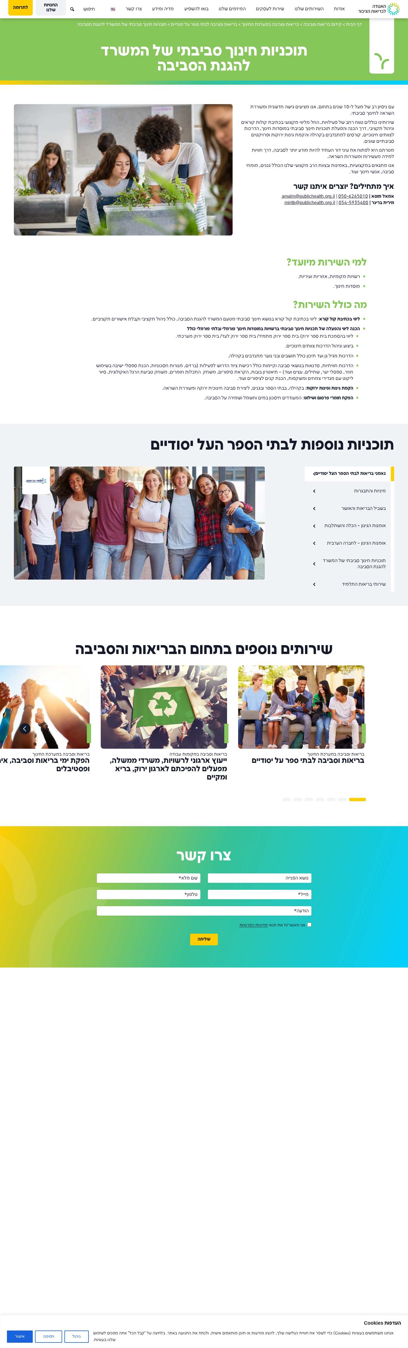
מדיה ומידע (163, 9)
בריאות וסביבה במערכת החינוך (270, 24)
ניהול (76, 1336)
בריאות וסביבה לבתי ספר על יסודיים (204, 24)
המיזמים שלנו (232, 9)
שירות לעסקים (270, 9)
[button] (68, 7)
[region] (204, 1331)
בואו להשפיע (196, 9)
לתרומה (20, 7)
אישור (20, 1336)
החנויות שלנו (51, 7)
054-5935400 (353, 203)
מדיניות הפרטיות (254, 925)
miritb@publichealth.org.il (309, 203)
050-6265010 (353, 196)
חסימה (48, 1336)
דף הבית (354, 24)
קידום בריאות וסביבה (322, 24)
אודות (339, 9)
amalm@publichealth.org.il (308, 196)
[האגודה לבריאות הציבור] (379, 9)
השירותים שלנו (309, 9)
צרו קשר (133, 9)
